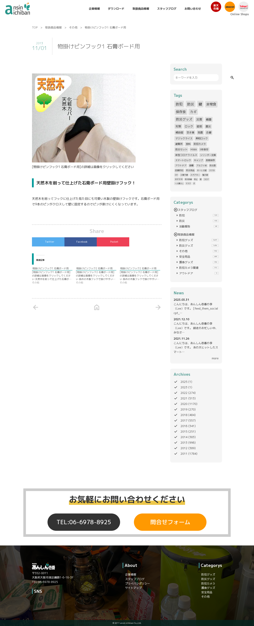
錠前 (199, 126)
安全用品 (196, 256)
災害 (199, 119)
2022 (184, 393)
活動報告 (196, 226)
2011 (184, 454)
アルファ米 (201, 165)
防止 (195, 179)
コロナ (206, 179)
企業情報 (94, 9)
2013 (184, 443)
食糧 (191, 165)
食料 (188, 144)
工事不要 (184, 175)
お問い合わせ (193, 9)
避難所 (179, 144)
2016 (184, 426)
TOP (35, 27)
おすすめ (179, 179)
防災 (190, 104)
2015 (184, 431)
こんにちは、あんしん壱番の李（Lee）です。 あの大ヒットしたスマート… (196, 347)
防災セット (181, 149)
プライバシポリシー (137, 583)
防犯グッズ (196, 240)
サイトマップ (133, 588)
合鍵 (208, 132)
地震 (200, 132)
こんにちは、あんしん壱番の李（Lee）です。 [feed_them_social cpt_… (196, 308)
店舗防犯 (179, 170)
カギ (193, 112)
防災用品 (190, 170)
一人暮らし (179, 183)
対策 (178, 126)
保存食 (181, 112)
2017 (184, 420)
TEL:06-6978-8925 (84, 522)
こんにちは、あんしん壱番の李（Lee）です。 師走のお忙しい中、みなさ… (196, 328)
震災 (208, 126)
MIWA (194, 149)
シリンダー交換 (208, 155)
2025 (184, 382)
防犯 (179, 104)
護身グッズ (196, 262)
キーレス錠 (201, 170)
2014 (184, 437)
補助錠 (179, 132)
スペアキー (195, 175)
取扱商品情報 (141, 9)
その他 (73, 27)
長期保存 (210, 160)
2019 (184, 409)
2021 (184, 398)
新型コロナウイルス (186, 155)
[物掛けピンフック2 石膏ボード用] (98, 275)
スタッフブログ (166, 9)
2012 (184, 448)
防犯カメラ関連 (196, 267)
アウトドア (180, 165)
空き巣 (190, 132)
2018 (184, 415)
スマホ (212, 170)
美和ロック (202, 138)
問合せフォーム (170, 522)
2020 (184, 404)
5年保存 (204, 149)
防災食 (213, 165)
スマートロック (183, 160)
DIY (176, 175)
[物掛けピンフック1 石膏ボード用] (54, 275)
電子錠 (205, 175)
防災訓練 (188, 179)
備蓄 (208, 119)
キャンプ (198, 160)
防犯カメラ (200, 144)
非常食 (211, 104)
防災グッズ (184, 119)
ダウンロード (116, 9)
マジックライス (183, 138)
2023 (184, 387)
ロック (189, 126)
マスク (188, 183)
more (215, 358)
